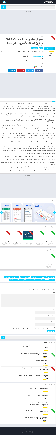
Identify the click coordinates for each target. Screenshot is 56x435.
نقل (49, 55)
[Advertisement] (28, 23)
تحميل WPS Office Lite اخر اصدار (11, 277)
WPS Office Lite (51, 277)
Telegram (11, 70)
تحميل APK (48, 48)
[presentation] (54, 212)
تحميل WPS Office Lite (25, 277)
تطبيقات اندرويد (34, 48)
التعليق (53, 292)
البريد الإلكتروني (51, 315)
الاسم (53, 309)
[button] (3, 7)
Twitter (29, 70)
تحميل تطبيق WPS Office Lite (16, 279)
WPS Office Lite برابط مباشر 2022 (39, 277)
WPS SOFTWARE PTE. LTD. (37, 56)
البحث (3, 337)
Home (41, 36)
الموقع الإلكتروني (51, 322)
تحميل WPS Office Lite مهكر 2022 (31, 279)
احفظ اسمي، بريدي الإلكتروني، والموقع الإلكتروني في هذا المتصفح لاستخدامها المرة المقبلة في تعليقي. (33, 328)
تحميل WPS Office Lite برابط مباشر (47, 279)
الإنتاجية (37, 36)
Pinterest (20, 70)
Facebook (38, 70)
